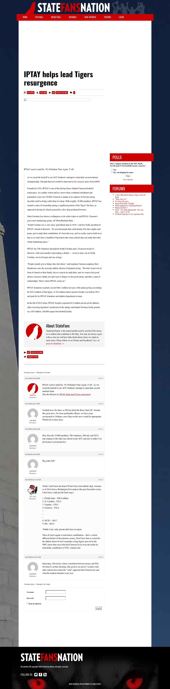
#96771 (101, 429)
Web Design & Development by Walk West (85, 684)
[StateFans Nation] (85, 7)
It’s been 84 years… (122, 201)
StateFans (43, 93)
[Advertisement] (85, 41)
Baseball (73, 17)
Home (25, 17)
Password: (30, 598)
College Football (61, 93)
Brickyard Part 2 (121, 207)
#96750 (101, 404)
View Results (128, 179)
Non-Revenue (90, 17)
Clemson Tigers (33, 357)
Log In (98, 608)
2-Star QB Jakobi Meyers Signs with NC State (130, 196)
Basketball (56, 17)
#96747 (101, 378)
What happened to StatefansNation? (128, 205)
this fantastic (79, 181)
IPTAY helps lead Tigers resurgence (75, 394)
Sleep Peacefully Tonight (124, 203)
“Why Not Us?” (121, 199)
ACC (53, 93)
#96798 (101, 454)
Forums (107, 17)
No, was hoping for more (123, 172)
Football (39, 17)
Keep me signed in (35, 604)
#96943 (101, 557)
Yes (114, 169)
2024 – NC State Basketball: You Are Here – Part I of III (129, 210)
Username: (30, 592)
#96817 (101, 480)
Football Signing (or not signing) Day (129, 214)
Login (121, 17)
